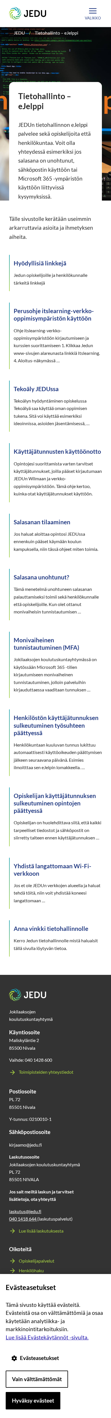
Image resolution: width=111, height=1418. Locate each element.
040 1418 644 (23, 1218)
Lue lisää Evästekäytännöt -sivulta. (47, 1337)
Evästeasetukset (39, 1358)
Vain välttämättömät (37, 1379)
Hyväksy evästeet (33, 1400)
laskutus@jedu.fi (25, 1211)
